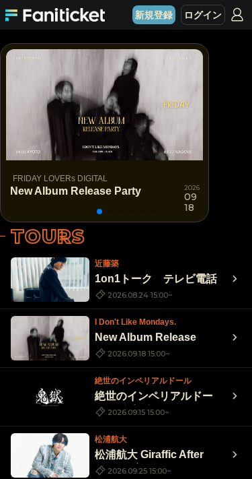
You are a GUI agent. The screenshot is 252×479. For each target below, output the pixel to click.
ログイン (203, 14)
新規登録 (154, 14)
